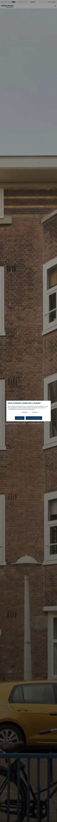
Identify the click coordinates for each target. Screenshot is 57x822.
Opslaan (20, 418)
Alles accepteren (34, 418)
